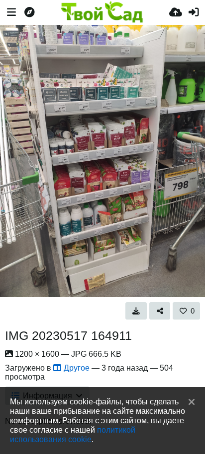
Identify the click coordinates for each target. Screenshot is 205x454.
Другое (77, 368)
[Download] (136, 310)
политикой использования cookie (72, 434)
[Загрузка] (175, 12)
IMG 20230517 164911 (68, 335)
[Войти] (193, 12)
